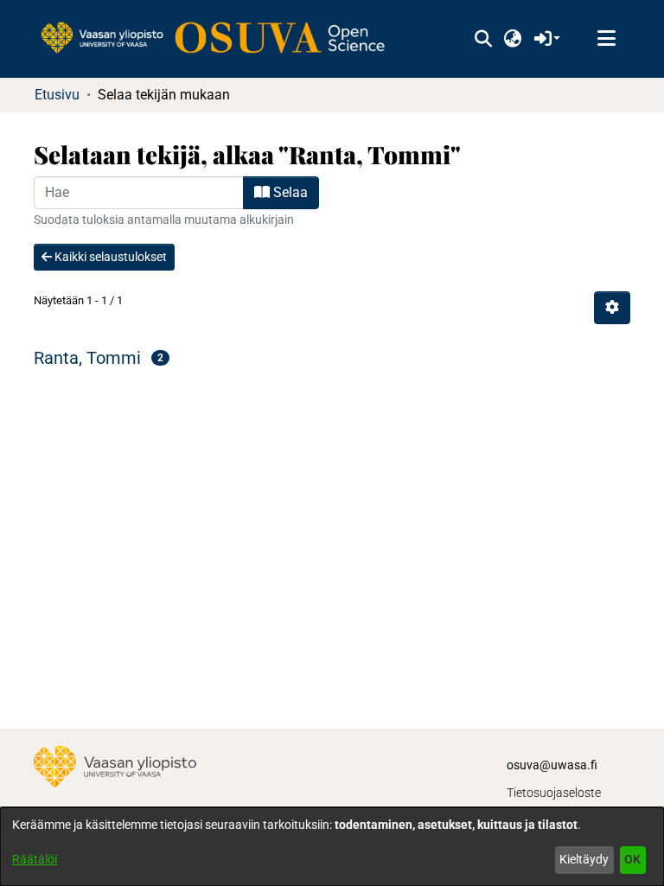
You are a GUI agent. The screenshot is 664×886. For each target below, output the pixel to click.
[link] (221, 39)
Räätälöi (34, 859)
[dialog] (332, 846)
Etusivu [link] (57, 94)
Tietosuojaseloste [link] (554, 793)
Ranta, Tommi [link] (87, 357)
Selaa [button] (289, 192)
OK (632, 859)
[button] (483, 39)
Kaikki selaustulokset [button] (109, 257)
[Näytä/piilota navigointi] (606, 38)
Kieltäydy (584, 859)
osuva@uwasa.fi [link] (552, 765)
